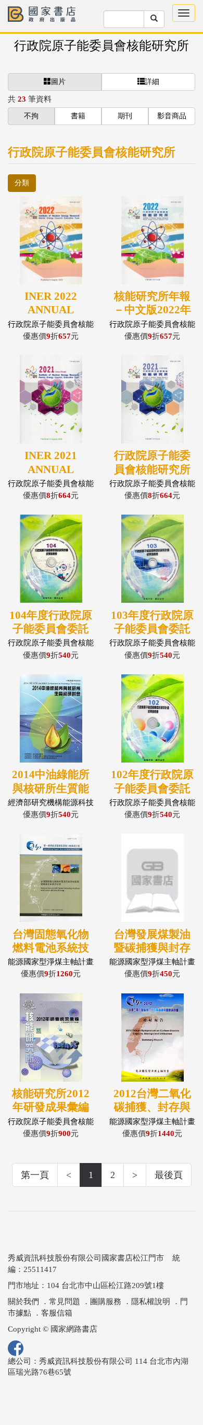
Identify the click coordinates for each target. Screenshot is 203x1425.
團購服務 (105, 1301)
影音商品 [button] (171, 116)
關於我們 (23, 1301)
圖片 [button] (58, 82)
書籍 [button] (78, 116)
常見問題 (64, 1301)
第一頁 (35, 1175)
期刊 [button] (125, 116)
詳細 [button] (152, 82)
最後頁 (169, 1175)
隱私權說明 (150, 1301)
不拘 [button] (31, 116)
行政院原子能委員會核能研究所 (101, 45)
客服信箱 (56, 1313)
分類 (22, 183)
